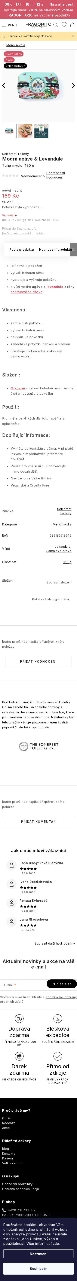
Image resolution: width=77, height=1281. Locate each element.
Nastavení (38, 1254)
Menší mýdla (62, 524)
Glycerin (18, 388)
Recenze (9, 1123)
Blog (5, 1148)
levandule (55, 287)
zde (56, 1243)
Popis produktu (21, 249)
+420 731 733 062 (22, 1210)
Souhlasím (38, 1268)
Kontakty (8, 1153)
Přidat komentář (38, 821)
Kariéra (7, 1158)
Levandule (63, 546)
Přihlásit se (62, 984)
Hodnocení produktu (55, 249)
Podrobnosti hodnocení (55, 175)
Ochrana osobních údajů (20, 1189)
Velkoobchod (12, 1163)
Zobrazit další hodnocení (53, 943)
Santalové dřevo (59, 551)
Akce (6, 1128)
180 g (67, 562)
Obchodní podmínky (17, 1184)
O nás (6, 1118)
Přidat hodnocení (38, 661)
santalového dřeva (27, 292)
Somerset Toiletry (15, 154)
